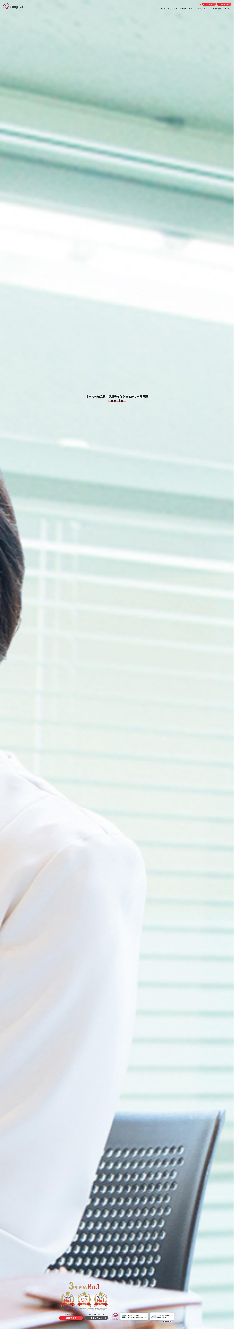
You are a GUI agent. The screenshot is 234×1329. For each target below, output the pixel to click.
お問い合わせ (224, 4)
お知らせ (228, 9)
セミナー (192, 9)
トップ (163, 9)
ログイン (196, 4)
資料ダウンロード (209, 4)
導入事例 (183, 9)
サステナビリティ (204, 9)
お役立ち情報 (217, 9)
